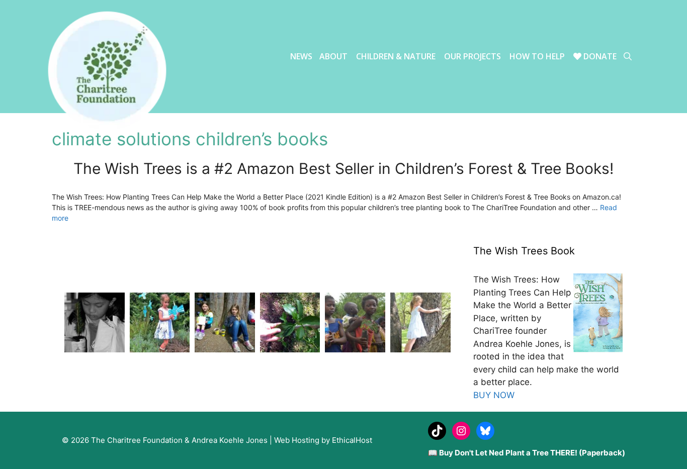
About (333, 56)
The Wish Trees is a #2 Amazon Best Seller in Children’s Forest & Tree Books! (343, 168)
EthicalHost (352, 440)
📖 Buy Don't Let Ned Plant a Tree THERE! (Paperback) (526, 452)
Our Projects (472, 56)
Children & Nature (396, 56)
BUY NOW (493, 395)
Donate (599, 56)
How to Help (537, 56)
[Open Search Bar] (627, 56)
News (301, 56)
